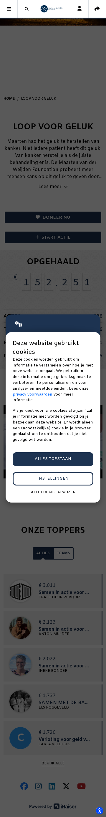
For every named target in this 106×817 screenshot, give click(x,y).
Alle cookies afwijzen (53, 492)
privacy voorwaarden (32, 394)
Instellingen (53, 478)
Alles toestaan (53, 458)
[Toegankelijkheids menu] (99, 810)
